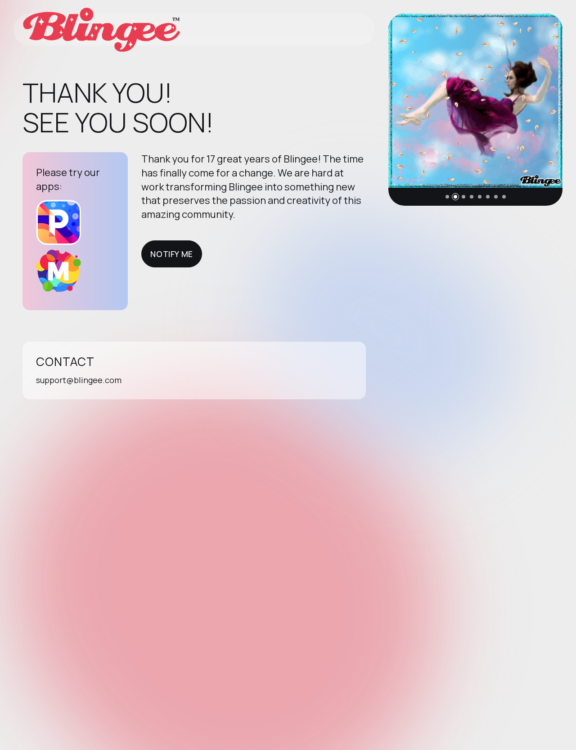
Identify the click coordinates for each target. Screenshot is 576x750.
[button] (447, 197)
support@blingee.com (79, 380)
